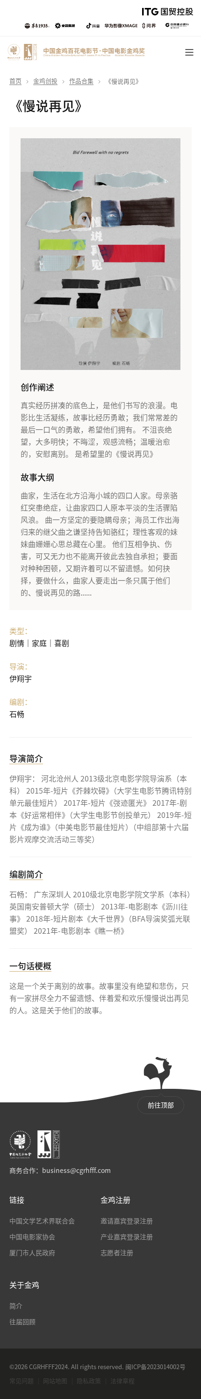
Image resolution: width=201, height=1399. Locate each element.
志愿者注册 (116, 1253)
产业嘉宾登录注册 (126, 1237)
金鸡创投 (45, 81)
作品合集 (81, 81)
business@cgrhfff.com (76, 1170)
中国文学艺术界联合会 (42, 1221)
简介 (15, 1306)
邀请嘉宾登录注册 (126, 1221)
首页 (15, 81)
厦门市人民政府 (32, 1253)
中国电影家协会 (32, 1237)
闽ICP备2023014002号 (155, 1367)
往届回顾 (22, 1322)
